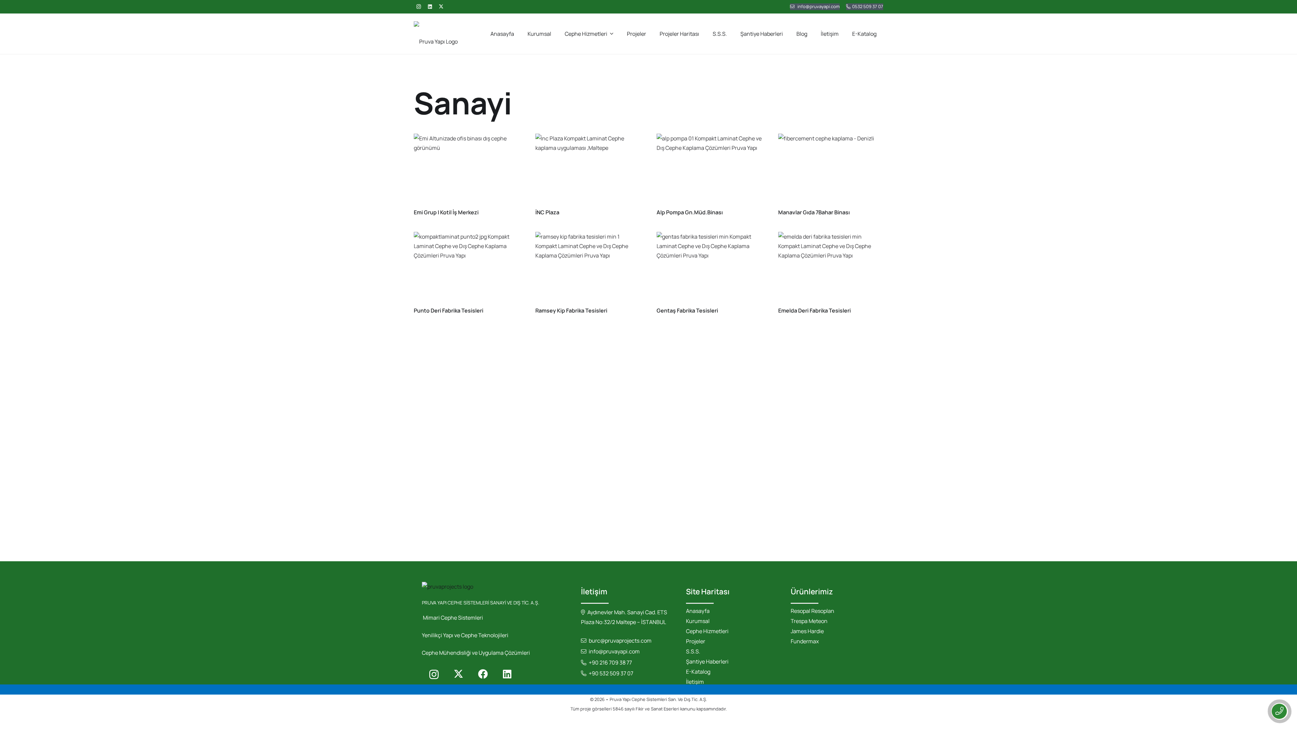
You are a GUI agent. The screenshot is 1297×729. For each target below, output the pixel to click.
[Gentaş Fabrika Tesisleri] (709, 267)
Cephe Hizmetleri (707, 631)
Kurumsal (698, 621)
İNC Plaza (547, 212)
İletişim (695, 681)
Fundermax (805, 641)
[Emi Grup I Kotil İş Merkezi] (466, 169)
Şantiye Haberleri (707, 661)
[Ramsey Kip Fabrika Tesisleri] (588, 267)
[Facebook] (483, 674)
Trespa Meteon (809, 621)
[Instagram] (418, 6)
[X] (441, 6)
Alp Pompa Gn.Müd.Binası (690, 212)
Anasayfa (698, 611)
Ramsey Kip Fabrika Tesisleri (571, 310)
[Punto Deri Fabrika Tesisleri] (466, 267)
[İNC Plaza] (588, 169)
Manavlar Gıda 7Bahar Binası (814, 212)
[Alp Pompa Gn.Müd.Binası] (709, 169)
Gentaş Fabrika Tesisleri (687, 310)
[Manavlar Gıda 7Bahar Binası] (831, 169)
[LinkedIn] (430, 6)
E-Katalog (698, 671)
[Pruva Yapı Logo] (436, 34)
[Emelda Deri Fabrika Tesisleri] (831, 267)
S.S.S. (693, 651)
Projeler (695, 641)
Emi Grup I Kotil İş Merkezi (446, 212)
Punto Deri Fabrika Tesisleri (448, 310)
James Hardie (807, 631)
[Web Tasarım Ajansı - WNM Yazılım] (648, 721)
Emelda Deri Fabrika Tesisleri (814, 310)
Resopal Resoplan (812, 611)
